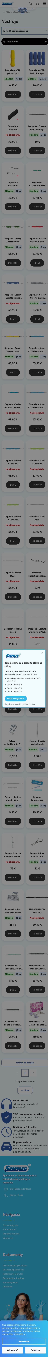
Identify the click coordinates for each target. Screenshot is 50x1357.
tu (25, 1334)
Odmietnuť (12, 1350)
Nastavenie (24, 1341)
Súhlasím (35, 1350)
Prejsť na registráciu (15, 698)
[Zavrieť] (42, 653)
